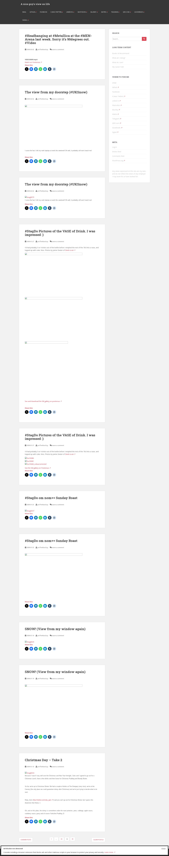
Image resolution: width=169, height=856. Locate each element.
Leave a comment (58, 49)
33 (61, 839)
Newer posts (26, 840)
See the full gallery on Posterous (37, 468)
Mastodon (82, 12)
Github (32, 12)
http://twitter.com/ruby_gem (42, 800)
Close (163, 848)
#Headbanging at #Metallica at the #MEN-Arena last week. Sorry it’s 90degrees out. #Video (58, 39)
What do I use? (117, 62)
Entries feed (116, 151)
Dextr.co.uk (69, 250)
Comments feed (118, 156)
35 (72, 839)
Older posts (98, 840)
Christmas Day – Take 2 (43, 760)
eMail (24, 12)
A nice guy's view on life (35, 4)
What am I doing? (118, 58)
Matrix (103, 12)
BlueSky (93, 12)
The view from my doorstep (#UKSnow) (56, 92)
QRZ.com (126, 12)
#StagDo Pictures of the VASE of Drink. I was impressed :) (60, 233)
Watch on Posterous (32, 62)
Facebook (43, 12)
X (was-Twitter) (56, 12)
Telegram (114, 12)
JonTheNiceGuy (42, 49)
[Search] (144, 39)
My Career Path (118, 67)
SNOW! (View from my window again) (55, 629)
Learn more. (108, 852)
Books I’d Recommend (120, 53)
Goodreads (138, 12)
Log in (114, 147)
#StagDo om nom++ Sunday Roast (51, 498)
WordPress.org (117, 160)
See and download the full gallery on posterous (42, 401)
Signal (24, 20)
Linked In (69, 12)
